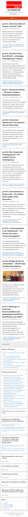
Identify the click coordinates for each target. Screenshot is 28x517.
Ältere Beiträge (5, 344)
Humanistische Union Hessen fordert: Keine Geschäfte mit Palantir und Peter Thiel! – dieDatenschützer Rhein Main (13, 377)
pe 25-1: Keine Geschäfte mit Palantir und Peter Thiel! (13, 25)
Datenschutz (5, 185)
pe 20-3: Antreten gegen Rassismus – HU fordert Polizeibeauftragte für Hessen (14, 391)
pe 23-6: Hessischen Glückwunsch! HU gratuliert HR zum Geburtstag (13, 122)
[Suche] (10, 14)
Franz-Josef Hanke (19, 82)
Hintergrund (11, 111)
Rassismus (21, 112)
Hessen (11, 83)
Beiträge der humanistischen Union (14, 412)
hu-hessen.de (14, 9)
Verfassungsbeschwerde (7, 255)
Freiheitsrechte (11, 46)
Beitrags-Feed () (7, 504)
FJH (18, 28)
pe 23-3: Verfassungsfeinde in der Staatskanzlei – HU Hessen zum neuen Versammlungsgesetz (13, 232)
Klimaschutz (15, 221)
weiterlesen (6, 181)
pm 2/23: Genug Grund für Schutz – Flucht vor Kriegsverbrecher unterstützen (11, 425)
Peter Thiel (8, 47)
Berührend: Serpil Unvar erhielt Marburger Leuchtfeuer (13, 448)
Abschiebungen (7, 112)
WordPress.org (6, 508)
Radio (20, 144)
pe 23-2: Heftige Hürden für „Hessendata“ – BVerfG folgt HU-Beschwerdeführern (13, 263)
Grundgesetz (11, 185)
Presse (10, 44)
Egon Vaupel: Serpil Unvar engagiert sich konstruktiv (13, 450)
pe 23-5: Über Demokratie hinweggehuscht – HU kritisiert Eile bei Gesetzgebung (12, 156)
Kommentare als (8, 506)
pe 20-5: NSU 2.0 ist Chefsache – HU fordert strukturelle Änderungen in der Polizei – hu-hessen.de (13, 383)
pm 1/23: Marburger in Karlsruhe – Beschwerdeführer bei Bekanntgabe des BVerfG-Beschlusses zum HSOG (14, 428)
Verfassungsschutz (17, 83)
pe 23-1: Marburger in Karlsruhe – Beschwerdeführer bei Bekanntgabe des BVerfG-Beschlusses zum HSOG (12, 311)
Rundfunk (4, 146)
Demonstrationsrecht (7, 221)
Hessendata (10, 299)
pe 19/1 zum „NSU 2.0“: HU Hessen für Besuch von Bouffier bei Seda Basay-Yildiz (14, 405)
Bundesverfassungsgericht (8, 82)
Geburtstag (11, 144)
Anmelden (5, 503)
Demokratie (16, 112)
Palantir (4, 47)
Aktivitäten (11, 297)
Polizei (18, 299)
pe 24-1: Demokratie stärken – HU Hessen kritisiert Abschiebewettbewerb (13, 92)
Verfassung (4, 114)
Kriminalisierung (6, 222)
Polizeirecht (20, 185)
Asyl (12, 112)
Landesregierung (20, 253)
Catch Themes (18, 514)
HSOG (16, 185)
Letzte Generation (14, 222)
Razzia (19, 222)
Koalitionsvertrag (19, 46)
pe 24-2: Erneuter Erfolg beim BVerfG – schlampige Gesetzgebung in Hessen (13, 56)
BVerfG (23, 184)
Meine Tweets (5, 461)
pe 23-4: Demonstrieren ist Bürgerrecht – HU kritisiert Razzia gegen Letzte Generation (13, 195)
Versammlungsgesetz (18, 255)
